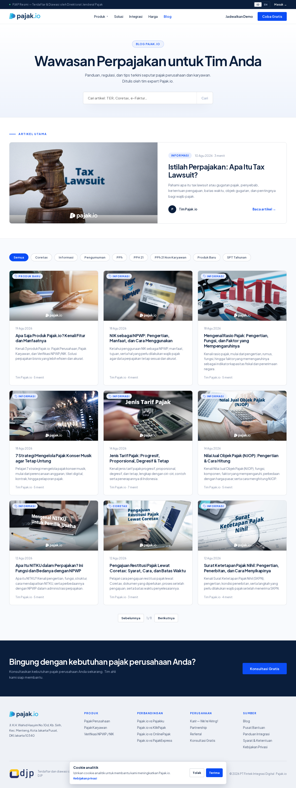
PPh (120, 257)
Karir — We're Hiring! (204, 721)
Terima (214, 773)
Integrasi (135, 16)
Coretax (41, 257)
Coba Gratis (272, 16)
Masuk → (280, 4)
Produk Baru (206, 257)
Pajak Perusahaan (97, 721)
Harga (153, 16)
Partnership (198, 728)
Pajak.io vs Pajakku (150, 721)
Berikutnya (166, 618)
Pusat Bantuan (254, 728)
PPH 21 (139, 257)
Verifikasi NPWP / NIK (99, 734)
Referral (196, 734)
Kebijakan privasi (85, 778)
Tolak (197, 773)
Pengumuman (94, 257)
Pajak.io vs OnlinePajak (153, 734)
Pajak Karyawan (95, 728)
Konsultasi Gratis (264, 668)
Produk (101, 16)
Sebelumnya (130, 618)
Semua (19, 257)
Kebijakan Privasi (255, 747)
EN (265, 4)
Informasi (66, 257)
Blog (168, 16)
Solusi (118, 16)
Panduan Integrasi (256, 734)
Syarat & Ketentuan (257, 740)
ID (257, 4)
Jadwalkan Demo (239, 16)
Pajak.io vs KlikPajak (151, 728)
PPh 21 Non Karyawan (170, 257)
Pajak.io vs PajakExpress (154, 740)
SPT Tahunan (237, 257)
